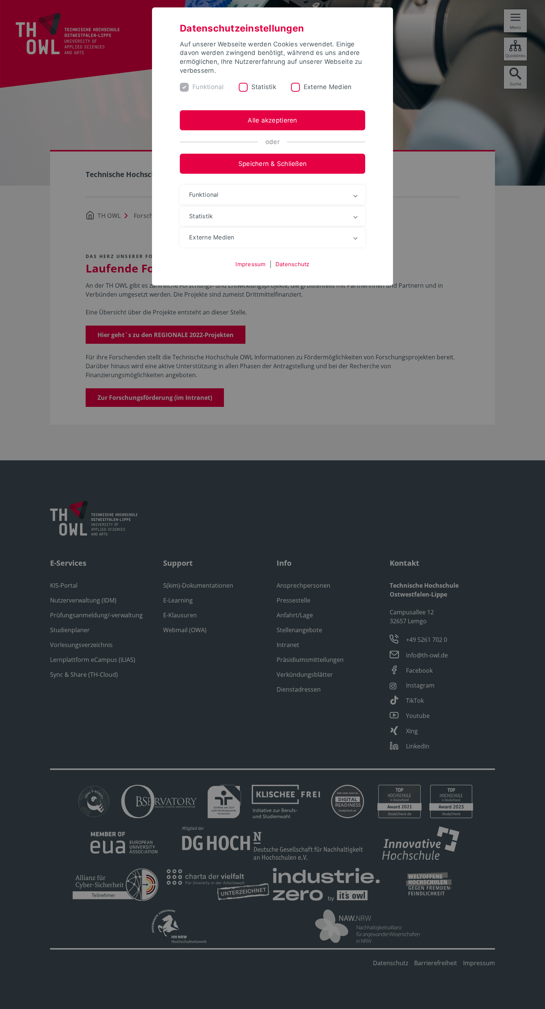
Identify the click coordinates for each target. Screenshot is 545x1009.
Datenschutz (292, 264)
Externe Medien (328, 87)
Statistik (263, 87)
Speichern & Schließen (272, 163)
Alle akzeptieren (272, 120)
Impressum (250, 264)
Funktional (208, 87)
